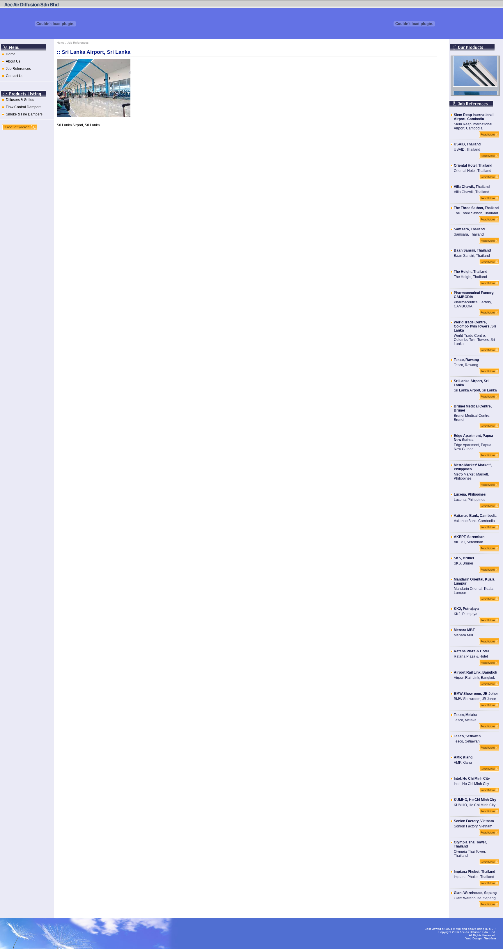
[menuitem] (27, 55)
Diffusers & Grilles (19, 100)
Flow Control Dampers (22, 107)
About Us (12, 61)
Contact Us (13, 76)
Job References (17, 69)
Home (9, 54)
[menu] (27, 66)
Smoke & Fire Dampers (23, 114)
